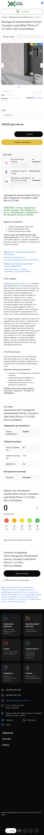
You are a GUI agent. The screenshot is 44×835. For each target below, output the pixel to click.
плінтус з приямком (9, 597)
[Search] (29, 4)
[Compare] (34, 92)
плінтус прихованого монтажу (13, 601)
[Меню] (3, 3)
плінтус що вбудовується (28, 597)
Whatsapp (32, 720)
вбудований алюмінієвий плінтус (14, 592)
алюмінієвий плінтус (32, 594)
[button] (2, 65)
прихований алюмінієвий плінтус (17, 588)
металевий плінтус (15, 594)
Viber (8, 725)
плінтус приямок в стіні (10, 599)
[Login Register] (37, 4)
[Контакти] (33, 4)
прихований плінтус (14, 587)
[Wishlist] (40, 92)
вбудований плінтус (27, 590)
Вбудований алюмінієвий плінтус (17, 283)
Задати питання (22, 573)
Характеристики (31, 37)
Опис (20, 37)
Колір (3, 110)
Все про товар (8, 37)
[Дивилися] (19, 830)
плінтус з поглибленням (30, 599)
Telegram (9, 720)
